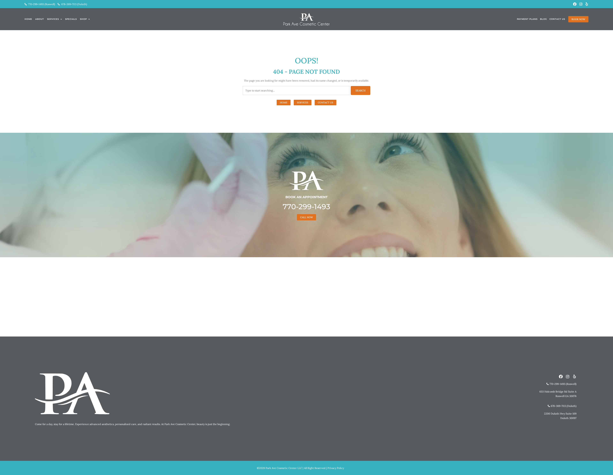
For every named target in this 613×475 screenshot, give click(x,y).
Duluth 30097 (568, 418)
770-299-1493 (306, 206)
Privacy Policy (335, 468)
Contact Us (557, 19)
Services (53, 19)
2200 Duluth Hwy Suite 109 (560, 413)
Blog (543, 19)
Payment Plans (527, 19)
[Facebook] (575, 4)
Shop (83, 19)
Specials (71, 19)
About (39, 19)
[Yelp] (586, 4)
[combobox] (296, 90)
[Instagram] (581, 4)
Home (28, 19)
